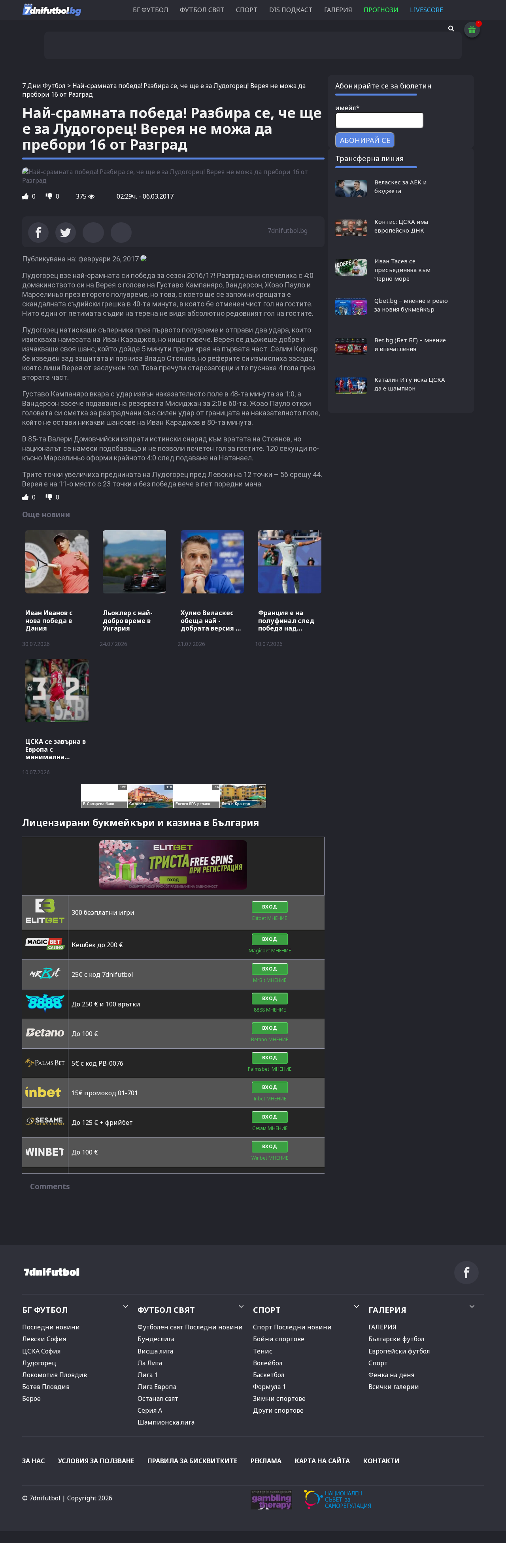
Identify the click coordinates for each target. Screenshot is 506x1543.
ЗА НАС (33, 1461)
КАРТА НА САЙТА (322, 1461)
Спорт (378, 1363)
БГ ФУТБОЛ (150, 10)
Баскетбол (269, 1374)
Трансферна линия (369, 158)
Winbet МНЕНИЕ (269, 1157)
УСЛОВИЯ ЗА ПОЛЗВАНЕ (96, 1461)
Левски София (44, 1339)
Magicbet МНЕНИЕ (270, 950)
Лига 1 (148, 1374)
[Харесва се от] (26, 196)
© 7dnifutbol (41, 1498)
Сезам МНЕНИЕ (269, 1128)
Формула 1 (269, 1386)
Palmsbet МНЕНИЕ (269, 1069)
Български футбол (396, 1339)
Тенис (262, 1351)
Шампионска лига (166, 1422)
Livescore (426, 10)
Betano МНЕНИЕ (269, 1039)
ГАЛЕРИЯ (338, 10)
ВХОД (270, 906)
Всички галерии (393, 1386)
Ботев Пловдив (46, 1386)
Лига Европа (157, 1386)
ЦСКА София (41, 1351)
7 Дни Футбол (44, 85)
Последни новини (51, 1327)
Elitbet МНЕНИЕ (269, 918)
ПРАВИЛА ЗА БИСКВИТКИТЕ (192, 1461)
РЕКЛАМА (266, 1461)
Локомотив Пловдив (54, 1374)
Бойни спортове (278, 1339)
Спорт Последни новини (292, 1327)
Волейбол (268, 1363)
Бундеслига (156, 1339)
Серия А (150, 1410)
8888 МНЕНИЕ (270, 1009)
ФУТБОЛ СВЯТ (202, 10)
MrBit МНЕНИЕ (269, 980)
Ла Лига (150, 1363)
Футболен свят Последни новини (190, 1327)
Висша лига (155, 1351)
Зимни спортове (279, 1398)
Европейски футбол (399, 1351)
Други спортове (278, 1410)
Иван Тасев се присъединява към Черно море (402, 269)
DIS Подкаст (291, 10)
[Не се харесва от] (50, 196)
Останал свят (158, 1398)
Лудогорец (39, 1363)
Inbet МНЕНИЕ (269, 1098)
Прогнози (381, 10)
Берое (31, 1398)
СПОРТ (247, 10)
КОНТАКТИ (381, 1461)
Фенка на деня (391, 1374)
